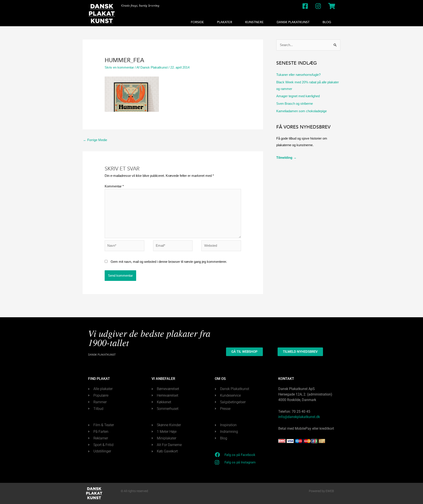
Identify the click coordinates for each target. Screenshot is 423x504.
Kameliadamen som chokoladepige (301, 111)
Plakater (224, 22)
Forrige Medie (95, 140)
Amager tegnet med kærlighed (298, 96)
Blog (327, 22)
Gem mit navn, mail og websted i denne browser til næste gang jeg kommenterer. (169, 261)
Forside (197, 22)
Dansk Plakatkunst (293, 22)
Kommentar (114, 186)
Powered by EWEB (321, 491)
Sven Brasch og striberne (294, 103)
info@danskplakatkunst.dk (299, 417)
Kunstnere (254, 22)
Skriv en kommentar (119, 67)
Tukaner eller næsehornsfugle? (298, 75)
